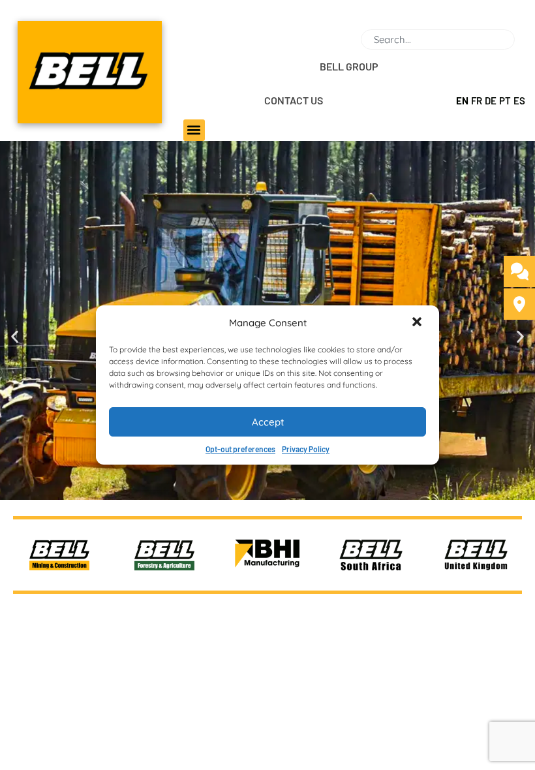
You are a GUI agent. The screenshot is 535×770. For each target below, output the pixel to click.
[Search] (520, 39)
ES (519, 100)
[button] (418, 323)
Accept (268, 422)
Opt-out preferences (240, 449)
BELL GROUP (349, 66)
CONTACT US (293, 100)
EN (462, 100)
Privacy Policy (305, 449)
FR (476, 100)
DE (491, 100)
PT (505, 100)
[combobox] (438, 39)
